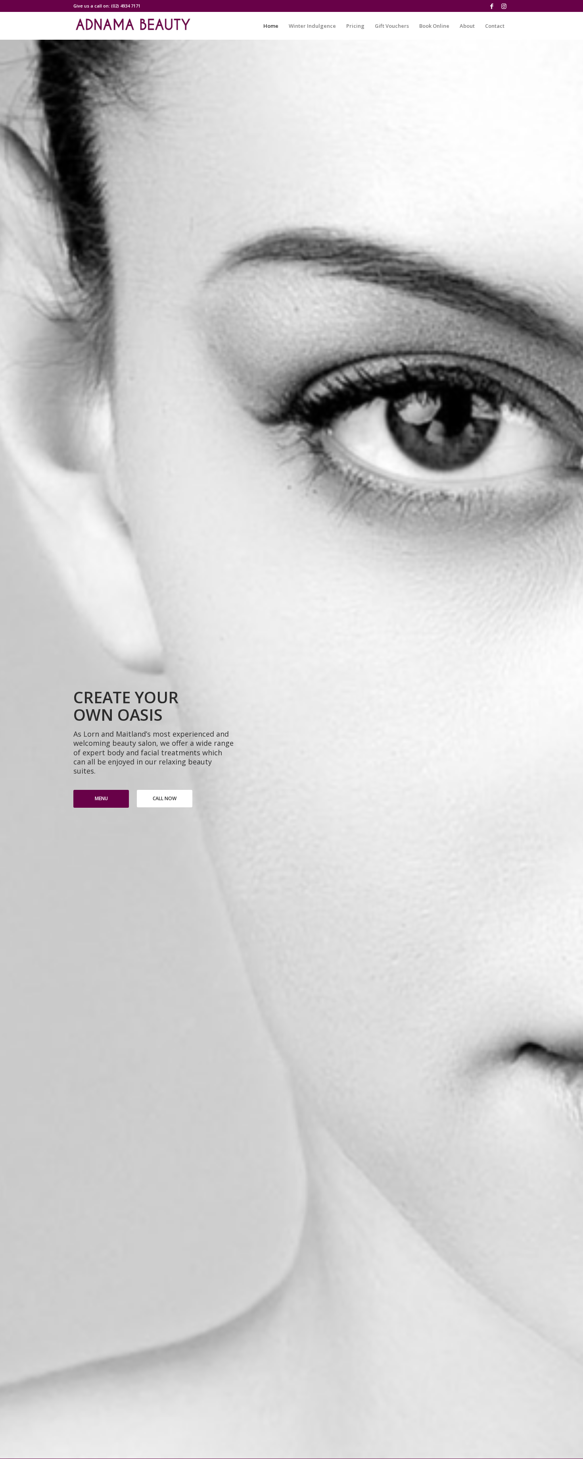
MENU (101, 798)
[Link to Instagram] (504, 6)
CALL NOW (164, 798)
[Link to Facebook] (491, 6)
